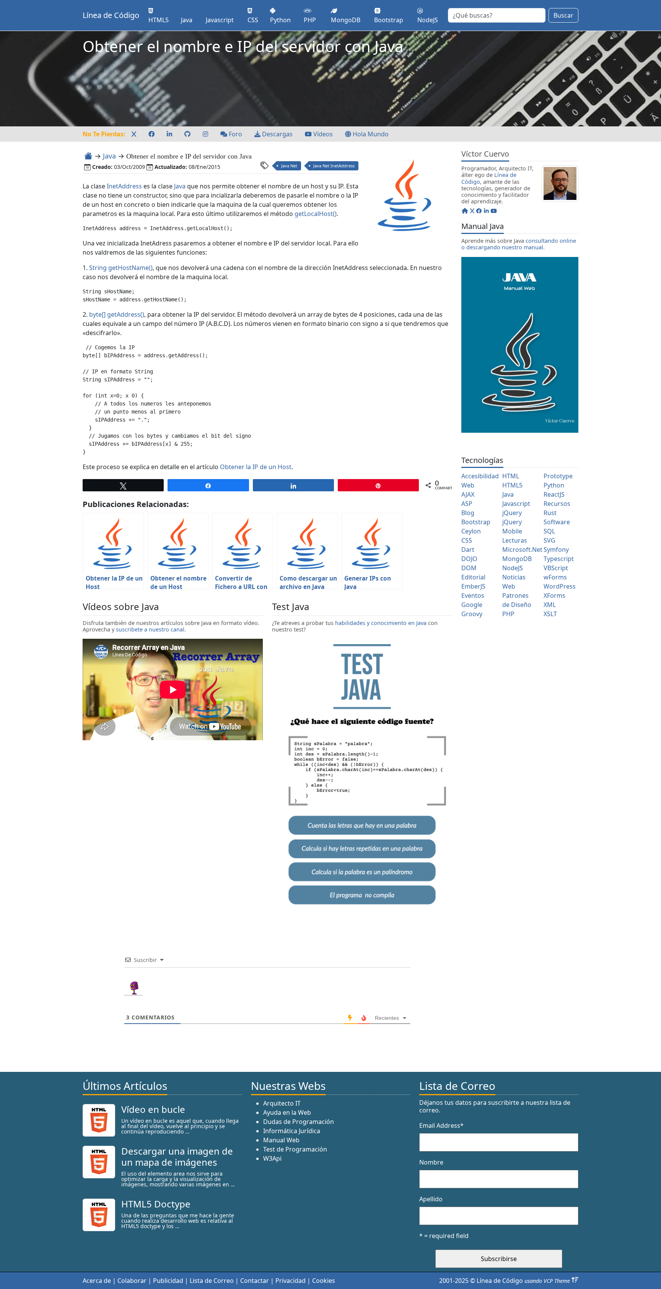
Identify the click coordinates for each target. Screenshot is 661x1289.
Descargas (276, 134)
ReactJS (554, 494)
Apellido (431, 1199)
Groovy (471, 614)
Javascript (516, 503)
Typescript (559, 559)
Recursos (557, 503)
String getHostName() (121, 267)
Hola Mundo (370, 134)
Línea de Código (111, 15)
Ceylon (471, 531)
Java (109, 155)
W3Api (272, 1158)
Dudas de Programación (298, 1121)
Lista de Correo (212, 1280)
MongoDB (517, 559)
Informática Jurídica (291, 1131)
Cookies (323, 1280)
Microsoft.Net (522, 549)
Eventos (472, 595)
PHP (508, 614)
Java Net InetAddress (334, 165)
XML (550, 604)
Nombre (431, 1162)
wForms (555, 577)
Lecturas (514, 540)
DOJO (469, 559)
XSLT (550, 614)
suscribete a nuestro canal (150, 629)
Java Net (289, 165)
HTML (510, 476)
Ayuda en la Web (287, 1112)
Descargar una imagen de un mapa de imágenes (177, 1156)
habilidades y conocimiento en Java (381, 623)
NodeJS (512, 568)
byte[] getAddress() (116, 314)
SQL (549, 531)
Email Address (441, 1125)
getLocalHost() (316, 213)
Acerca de (97, 1280)
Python (554, 485)
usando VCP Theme (547, 1280)
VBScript (556, 568)
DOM (469, 568)
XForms (554, 595)
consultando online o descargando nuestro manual (518, 244)
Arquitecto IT (282, 1103)
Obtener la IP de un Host (255, 467)
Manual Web (281, 1140)
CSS (466, 540)
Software (557, 522)
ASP (466, 503)
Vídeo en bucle (153, 1109)
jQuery (512, 513)
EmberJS (473, 586)
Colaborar (132, 1280)
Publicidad (168, 1280)
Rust (550, 513)
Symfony (556, 549)
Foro (234, 134)
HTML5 (512, 485)
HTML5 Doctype (155, 1203)
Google (471, 604)
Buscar (563, 15)
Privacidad (290, 1280)
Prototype (558, 476)
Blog (467, 513)
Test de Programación (295, 1149)
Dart (467, 549)
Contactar (254, 1280)
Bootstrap (475, 522)
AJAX (467, 494)
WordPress (560, 586)
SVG (549, 540)
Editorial (473, 577)
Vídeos (322, 134)
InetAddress (124, 186)
